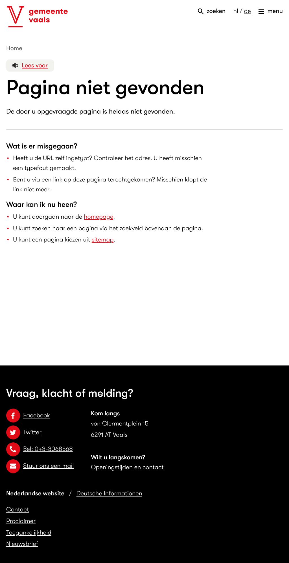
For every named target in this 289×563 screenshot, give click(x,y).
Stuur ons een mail (48, 465)
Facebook (36, 415)
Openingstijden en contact (127, 467)
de (247, 11)
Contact (17, 509)
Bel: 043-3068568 (48, 449)
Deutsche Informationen (109, 493)
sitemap (102, 239)
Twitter (32, 432)
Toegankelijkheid (28, 532)
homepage (98, 216)
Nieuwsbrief (22, 544)
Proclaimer (21, 521)
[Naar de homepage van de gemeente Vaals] (37, 17)
